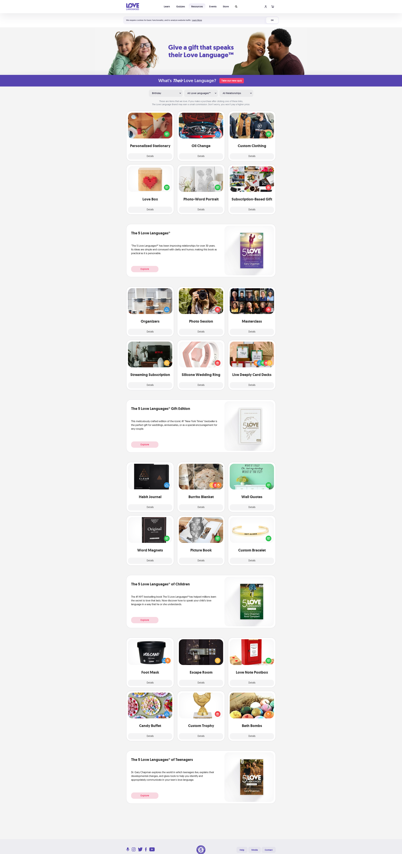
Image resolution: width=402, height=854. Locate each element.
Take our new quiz (231, 80)
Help (242, 850)
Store (226, 6)
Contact (269, 850)
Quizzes (180, 6)
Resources (197, 6)
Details (150, 156)
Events (213, 6)
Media (254, 850)
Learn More (197, 20)
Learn (167, 6)
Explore (145, 269)
